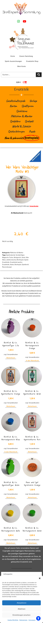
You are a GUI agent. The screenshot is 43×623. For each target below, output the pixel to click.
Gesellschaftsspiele (15, 101)
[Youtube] (24, 21)
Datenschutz (23, 620)
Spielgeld (29, 121)
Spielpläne (15, 121)
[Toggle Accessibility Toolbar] (38, 618)
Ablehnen (21, 609)
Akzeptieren (21, 603)
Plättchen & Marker (21, 116)
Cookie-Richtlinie (13, 620)
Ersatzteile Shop (32, 61)
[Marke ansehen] (35, 161)
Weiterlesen (10, 358)
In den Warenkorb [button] (32, 361)
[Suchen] (39, 74)
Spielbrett (25, 264)
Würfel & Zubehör (21, 126)
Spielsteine (21, 111)
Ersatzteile (5, 264)
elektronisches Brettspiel (15, 260)
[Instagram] (19, 21)
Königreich (17, 257)
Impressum (32, 620)
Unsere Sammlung (26, 56)
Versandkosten (33, 206)
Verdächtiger (20, 255)
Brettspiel (18, 264)
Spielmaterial (10, 255)
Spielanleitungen (16, 131)
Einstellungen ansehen (21, 615)
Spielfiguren (27, 106)
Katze (12, 264)
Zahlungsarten (7, 574)
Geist (23, 257)
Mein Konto (21, 66)
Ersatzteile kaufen (16, 262)
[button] (40, 578)
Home (12, 56)
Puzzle (32, 131)
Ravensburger (7, 267)
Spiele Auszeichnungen (13, 61)
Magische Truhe (7, 257)
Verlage (33, 101)
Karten (13, 106)
